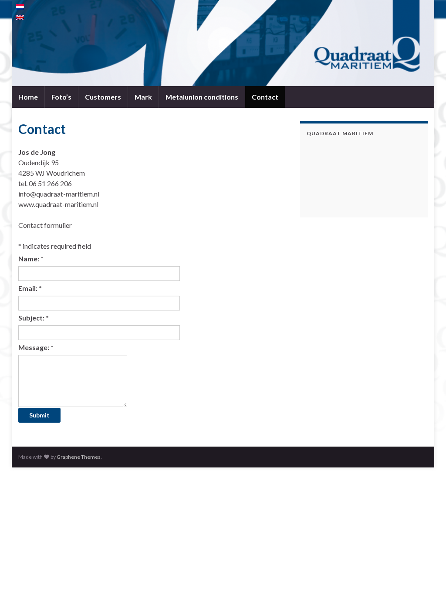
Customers (103, 97)
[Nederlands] (20, 7)
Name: (31, 258)
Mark (143, 97)
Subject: (33, 318)
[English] (20, 17)
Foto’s (61, 97)
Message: (36, 347)
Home (28, 97)
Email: (30, 288)
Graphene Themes (79, 457)
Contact (265, 97)
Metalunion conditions (202, 97)
